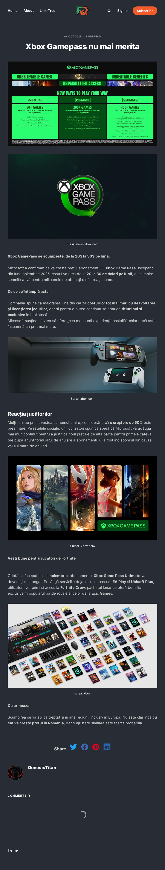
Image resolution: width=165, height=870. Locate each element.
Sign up (13, 850)
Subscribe (145, 11)
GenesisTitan (42, 767)
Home (12, 10)
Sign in (122, 10)
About (28, 10)
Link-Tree (47, 10)
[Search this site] (109, 11)
